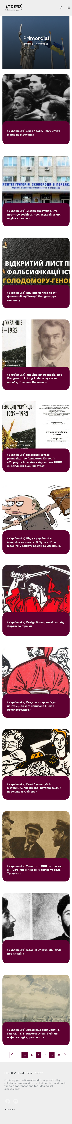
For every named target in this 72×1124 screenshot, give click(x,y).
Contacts (10, 1109)
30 (58, 1055)
